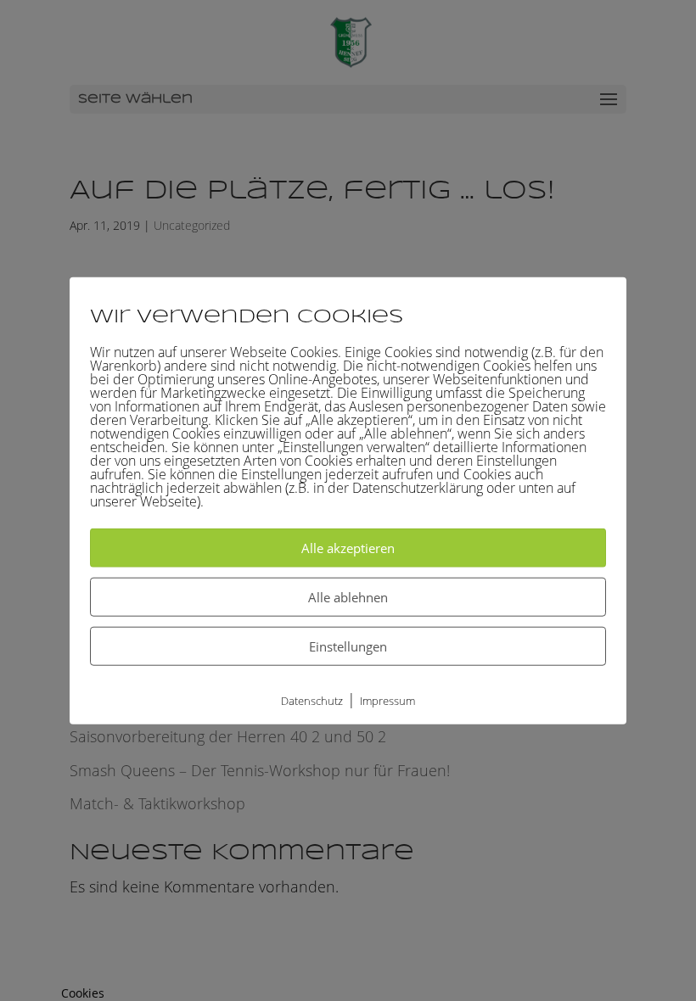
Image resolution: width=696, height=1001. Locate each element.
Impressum (387, 700)
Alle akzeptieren (348, 548)
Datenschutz (312, 700)
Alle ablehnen (348, 597)
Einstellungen (348, 646)
